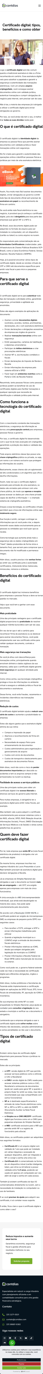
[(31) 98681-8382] (3, 1324)
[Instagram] (4, 1338)
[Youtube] (26, 1338)
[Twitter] (20, 1338)
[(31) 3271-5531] (3, 1315)
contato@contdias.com (16, 1319)
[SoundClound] (4, 1342)
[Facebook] (15, 1338)
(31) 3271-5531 (12, 1314)
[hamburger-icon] (39, 6)
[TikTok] (31, 1338)
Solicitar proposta (21, 1261)
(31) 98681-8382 (13, 1324)
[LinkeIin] (10, 1338)
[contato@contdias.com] (3, 1320)
